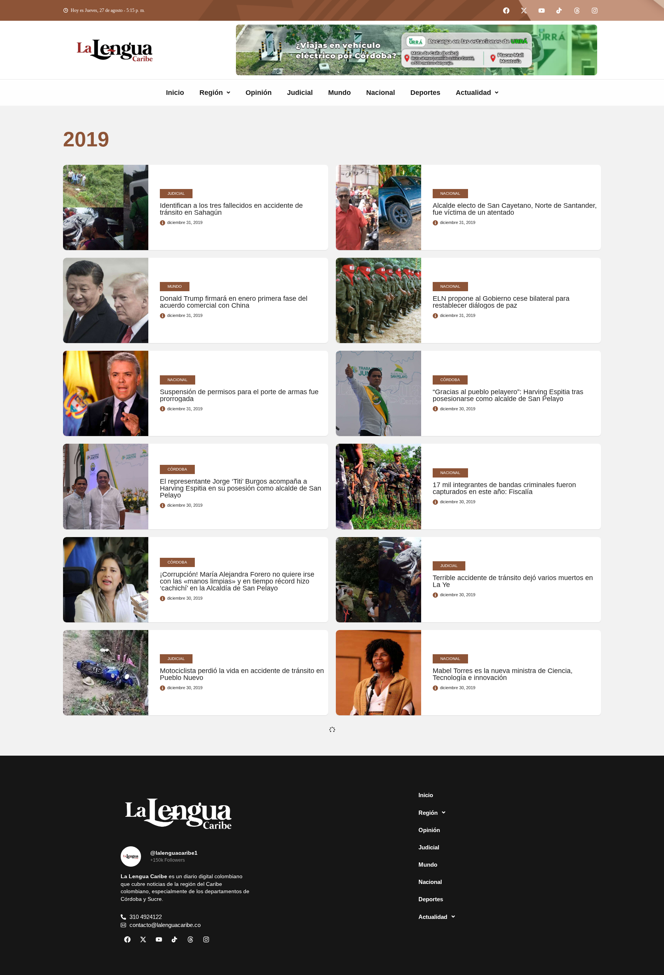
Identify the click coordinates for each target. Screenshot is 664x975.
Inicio (175, 92)
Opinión (259, 92)
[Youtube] (541, 10)
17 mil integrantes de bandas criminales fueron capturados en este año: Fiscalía (504, 488)
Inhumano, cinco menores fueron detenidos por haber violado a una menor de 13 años (232, 860)
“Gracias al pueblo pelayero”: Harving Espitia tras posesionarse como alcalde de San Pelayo (508, 395)
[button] (215, 92)
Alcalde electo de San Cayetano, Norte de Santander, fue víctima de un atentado (515, 209)
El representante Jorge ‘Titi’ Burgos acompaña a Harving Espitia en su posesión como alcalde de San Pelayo (240, 488)
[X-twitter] (523, 10)
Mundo (339, 92)
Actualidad (473, 92)
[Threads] (576, 10)
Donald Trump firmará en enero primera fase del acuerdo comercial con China (233, 302)
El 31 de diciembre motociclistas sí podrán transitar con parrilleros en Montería (511, 860)
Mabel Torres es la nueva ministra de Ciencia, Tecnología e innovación (503, 674)
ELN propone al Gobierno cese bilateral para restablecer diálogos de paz (501, 302)
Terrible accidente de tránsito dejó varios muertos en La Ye (513, 581)
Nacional (380, 92)
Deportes (425, 92)
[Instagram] (594, 10)
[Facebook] (506, 10)
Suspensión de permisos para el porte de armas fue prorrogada (239, 395)
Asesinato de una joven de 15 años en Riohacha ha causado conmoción (512, 767)
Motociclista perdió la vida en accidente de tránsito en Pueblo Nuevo (242, 674)
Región (211, 92)
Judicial (300, 92)
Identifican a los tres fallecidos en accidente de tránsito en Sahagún (231, 209)
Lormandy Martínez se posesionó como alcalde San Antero (239, 767)
